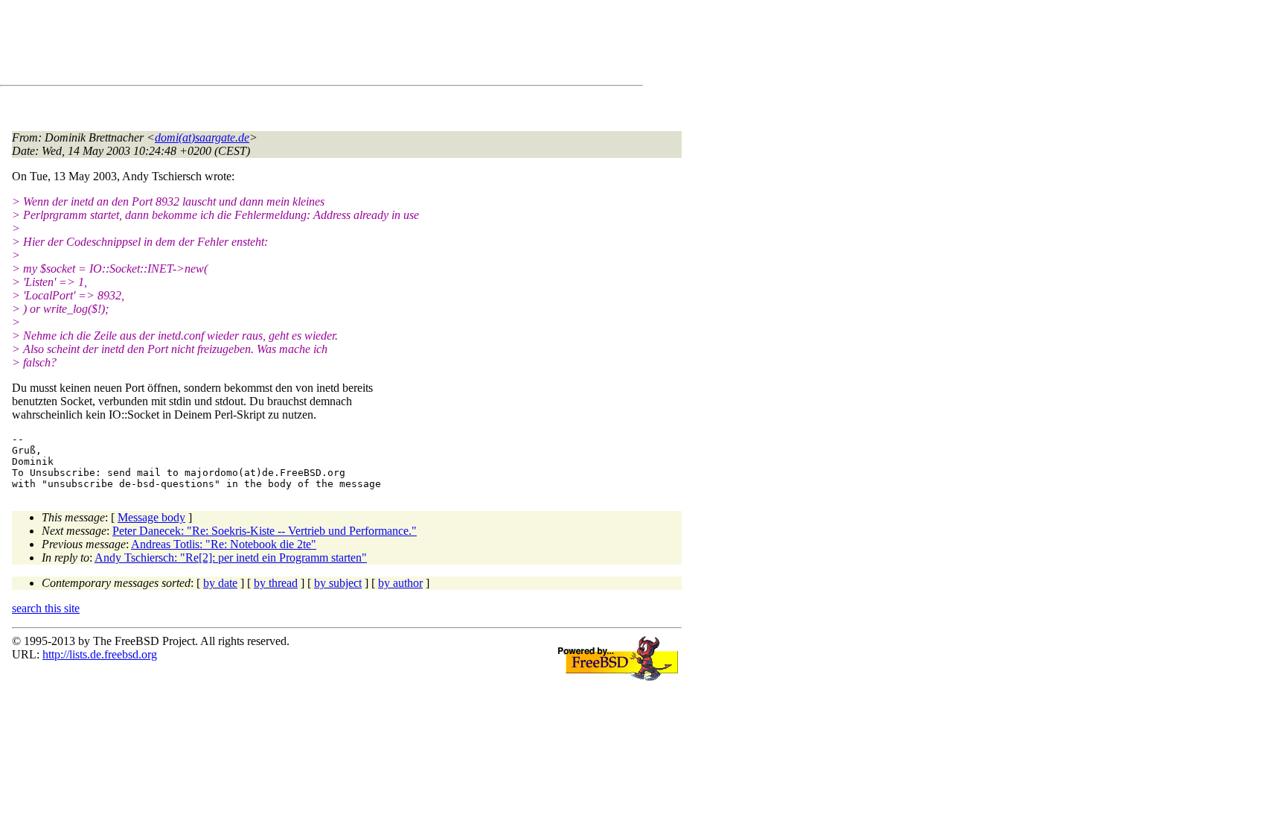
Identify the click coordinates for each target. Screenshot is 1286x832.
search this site (46, 608)
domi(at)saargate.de (202, 137)
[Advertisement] (283, 45)
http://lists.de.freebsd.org (99, 654)
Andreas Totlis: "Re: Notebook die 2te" (223, 544)
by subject (338, 583)
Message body (151, 517)
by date (220, 583)
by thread (276, 583)
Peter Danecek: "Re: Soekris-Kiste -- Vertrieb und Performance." (264, 530)
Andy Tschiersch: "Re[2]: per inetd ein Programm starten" (231, 557)
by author (400, 583)
